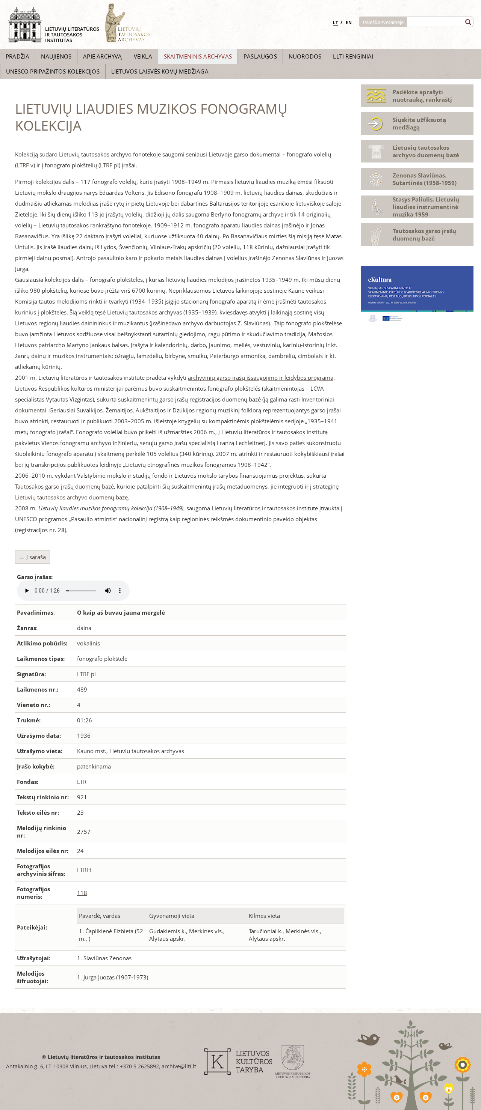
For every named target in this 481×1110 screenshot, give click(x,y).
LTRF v (25, 165)
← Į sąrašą (32, 557)
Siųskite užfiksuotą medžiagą (419, 123)
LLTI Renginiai (353, 56)
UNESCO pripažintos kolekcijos (53, 71)
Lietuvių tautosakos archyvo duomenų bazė (426, 151)
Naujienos (56, 56)
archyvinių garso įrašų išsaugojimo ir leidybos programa (260, 377)
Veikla (143, 56)
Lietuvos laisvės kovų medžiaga (160, 71)
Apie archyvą (102, 56)
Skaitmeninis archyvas (198, 56)
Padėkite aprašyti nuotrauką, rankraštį (422, 95)
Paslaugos (260, 56)
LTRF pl (109, 165)
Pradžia (17, 56)
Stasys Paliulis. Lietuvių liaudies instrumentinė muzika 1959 (426, 207)
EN (349, 22)
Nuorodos (305, 56)
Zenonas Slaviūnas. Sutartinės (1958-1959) (425, 179)
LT (335, 22)
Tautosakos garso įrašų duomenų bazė (64, 486)
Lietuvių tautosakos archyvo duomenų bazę (71, 497)
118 (82, 892)
